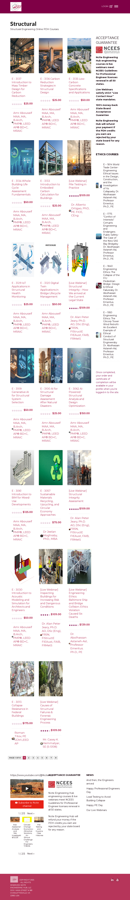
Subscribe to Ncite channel (28, 804)
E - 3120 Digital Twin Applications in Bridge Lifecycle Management (50, 289)
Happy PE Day (94, 805)
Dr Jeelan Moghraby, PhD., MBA (50, 535)
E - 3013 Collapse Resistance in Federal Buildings (20, 708)
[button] (31, 813)
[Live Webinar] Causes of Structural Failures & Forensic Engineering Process (49, 712)
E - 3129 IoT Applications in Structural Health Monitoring (21, 289)
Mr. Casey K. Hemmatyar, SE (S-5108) (51, 743)
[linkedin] (112, 880)
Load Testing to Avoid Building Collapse (98, 798)
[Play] (27, 788)
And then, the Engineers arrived (100, 782)
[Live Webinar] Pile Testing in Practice (78, 184)
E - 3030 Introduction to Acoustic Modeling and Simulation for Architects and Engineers (21, 600)
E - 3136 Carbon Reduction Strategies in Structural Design (50, 85)
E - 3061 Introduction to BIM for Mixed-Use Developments (21, 497)
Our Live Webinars (96, 810)
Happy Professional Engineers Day (103, 790)
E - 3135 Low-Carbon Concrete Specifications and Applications (79, 85)
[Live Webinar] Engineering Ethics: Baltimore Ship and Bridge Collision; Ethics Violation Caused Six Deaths (78, 603)
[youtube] (117, 880)
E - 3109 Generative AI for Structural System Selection (20, 395)
